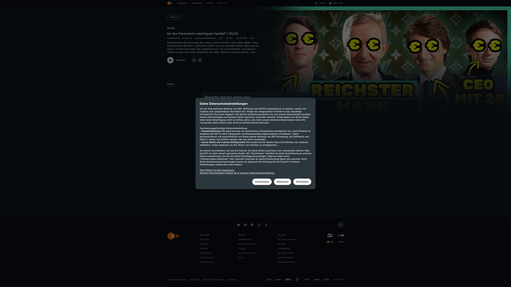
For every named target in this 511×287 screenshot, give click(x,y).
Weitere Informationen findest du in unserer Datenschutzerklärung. (237, 173)
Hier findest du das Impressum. (217, 170)
